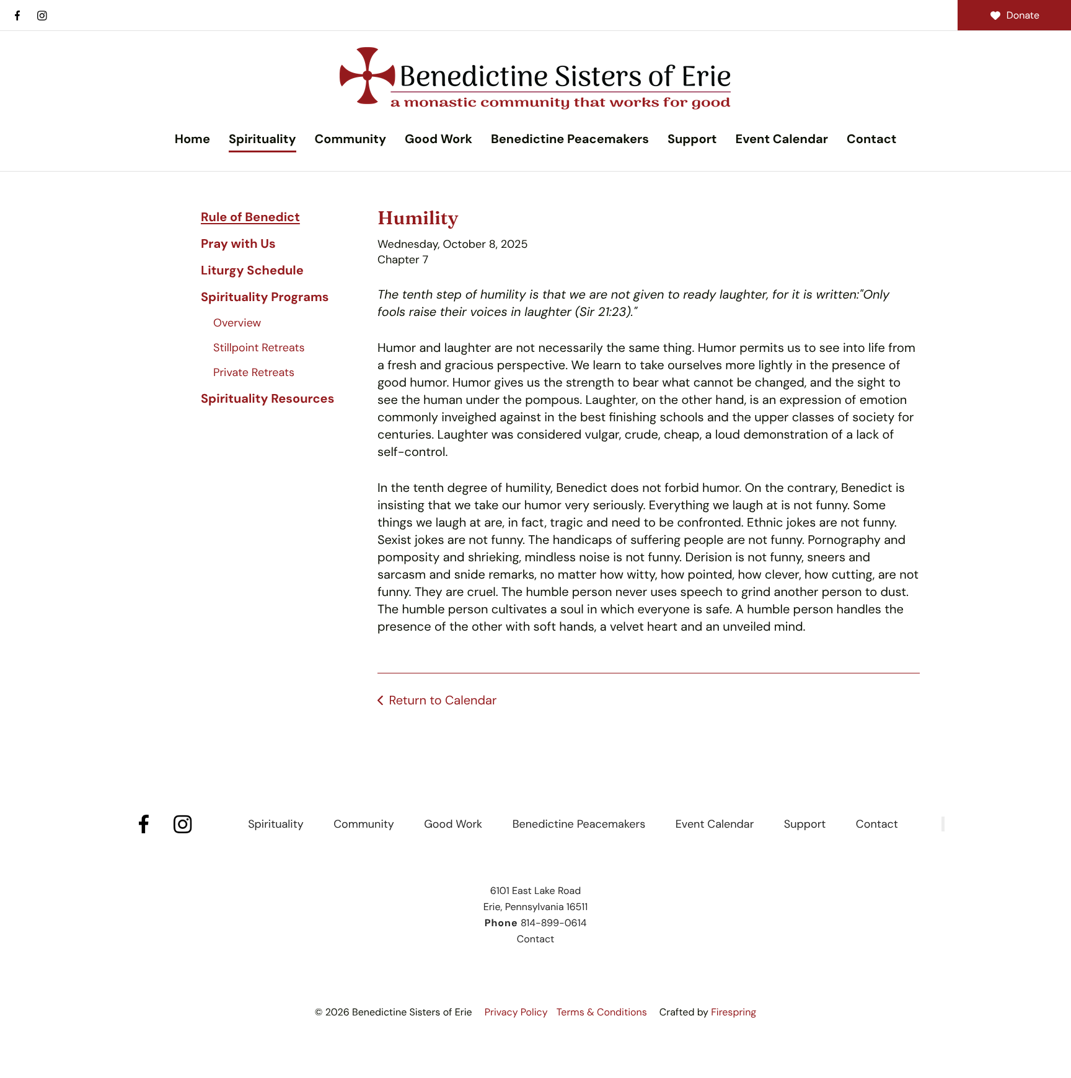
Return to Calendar (442, 701)
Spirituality (262, 139)
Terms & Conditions (602, 1012)
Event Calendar (781, 139)
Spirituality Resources (267, 399)
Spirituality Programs (264, 297)
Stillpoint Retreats (259, 347)
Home (192, 139)
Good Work (438, 139)
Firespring (733, 1012)
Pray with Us (238, 244)
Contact (871, 139)
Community (350, 139)
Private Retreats (253, 372)
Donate (1023, 15)
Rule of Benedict (250, 217)
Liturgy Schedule (252, 271)
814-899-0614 (553, 922)
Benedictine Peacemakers (570, 139)
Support (692, 139)
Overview (237, 322)
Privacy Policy (516, 1012)
